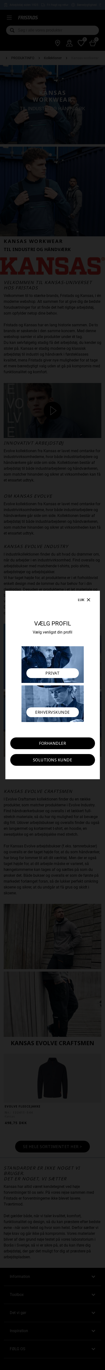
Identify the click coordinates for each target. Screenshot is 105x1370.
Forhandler (52, 743)
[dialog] (52, 685)
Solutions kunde (52, 760)
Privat (52, 673)
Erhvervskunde (52, 712)
